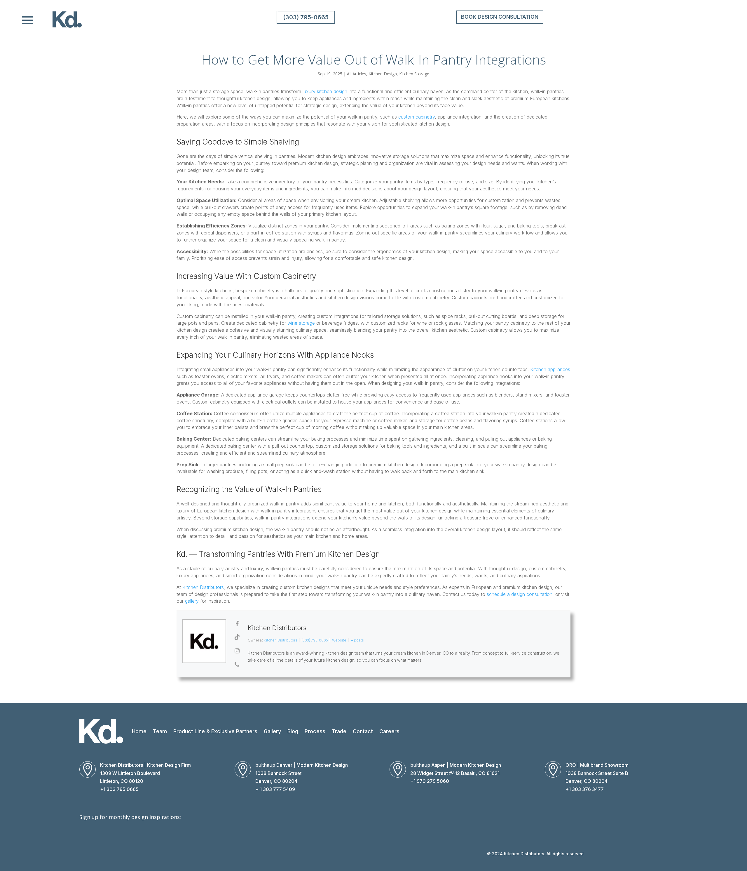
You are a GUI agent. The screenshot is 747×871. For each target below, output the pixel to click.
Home (139, 731)
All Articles (356, 74)
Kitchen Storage (414, 74)
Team (160, 731)
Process (315, 731)
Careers (389, 731)
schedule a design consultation (519, 594)
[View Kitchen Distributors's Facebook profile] (237, 624)
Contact (363, 731)
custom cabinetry (416, 117)
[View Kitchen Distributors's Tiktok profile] (237, 637)
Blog (292, 731)
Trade (339, 731)
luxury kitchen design (325, 91)
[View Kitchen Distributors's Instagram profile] (237, 651)
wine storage (301, 323)
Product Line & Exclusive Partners (215, 731)
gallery (192, 601)
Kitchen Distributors (203, 587)
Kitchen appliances (550, 369)
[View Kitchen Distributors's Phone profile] (237, 665)
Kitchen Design (383, 74)
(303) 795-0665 (306, 17)
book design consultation (499, 17)
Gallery (272, 731)
